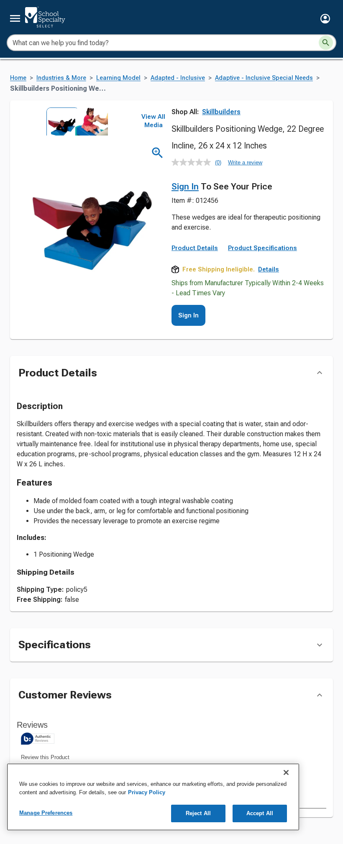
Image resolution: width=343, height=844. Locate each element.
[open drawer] (15, 18)
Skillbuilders (221, 112)
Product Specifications (262, 248)
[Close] (286, 772)
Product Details (195, 248)
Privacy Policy (146, 792)
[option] (60, 121)
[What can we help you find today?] (326, 43)
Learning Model (118, 78)
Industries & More (61, 78)
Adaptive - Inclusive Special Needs (264, 78)
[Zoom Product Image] (157, 153)
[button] (325, 18)
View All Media (153, 121)
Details (268, 269)
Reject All (198, 813)
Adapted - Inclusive (178, 78)
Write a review (245, 162)
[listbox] (74, 121)
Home (18, 78)
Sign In (185, 187)
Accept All (259, 813)
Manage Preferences (45, 813)
